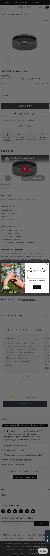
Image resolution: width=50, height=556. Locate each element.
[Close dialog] (47, 264)
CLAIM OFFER (37, 287)
